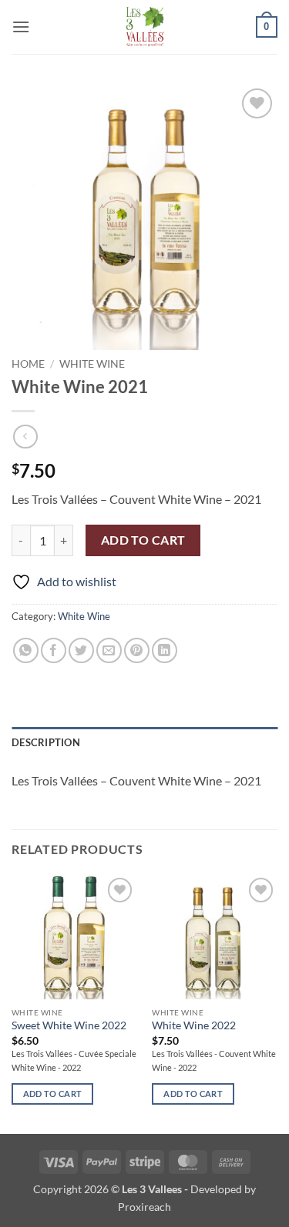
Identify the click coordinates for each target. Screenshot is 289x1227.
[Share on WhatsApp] (26, 650)
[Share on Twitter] (81, 650)
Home (28, 364)
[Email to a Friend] (109, 650)
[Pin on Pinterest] (137, 650)
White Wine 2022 (194, 1025)
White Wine (92, 364)
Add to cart (143, 540)
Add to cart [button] (52, 1094)
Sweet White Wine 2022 (69, 1025)
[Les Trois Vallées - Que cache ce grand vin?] (144, 27)
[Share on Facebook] (53, 650)
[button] (21, 26)
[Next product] (25, 436)
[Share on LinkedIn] (164, 650)
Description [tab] (46, 742)
